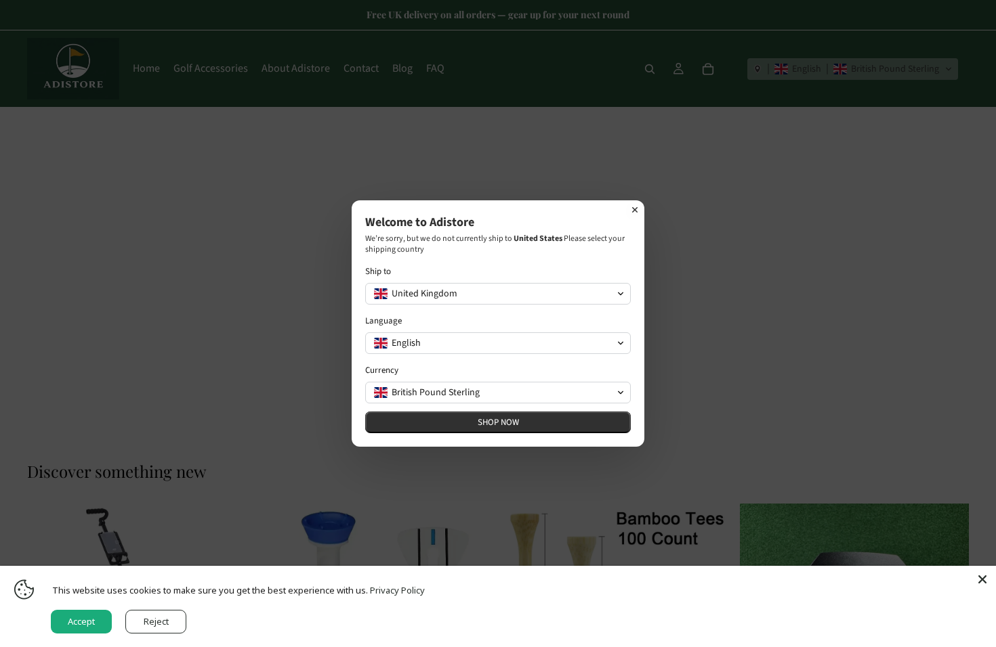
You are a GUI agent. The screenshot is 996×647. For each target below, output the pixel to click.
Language (383, 321)
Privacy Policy (397, 590)
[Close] (982, 579)
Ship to (378, 271)
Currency (381, 370)
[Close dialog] (635, 210)
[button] (498, 294)
